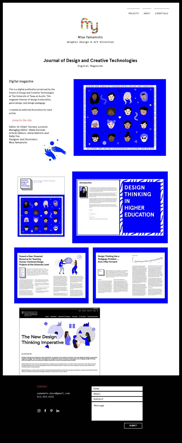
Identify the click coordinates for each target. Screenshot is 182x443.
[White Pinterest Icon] (51, 411)
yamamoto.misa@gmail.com (53, 393)
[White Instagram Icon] (39, 411)
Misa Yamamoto (90, 37)
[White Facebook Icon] (45, 411)
